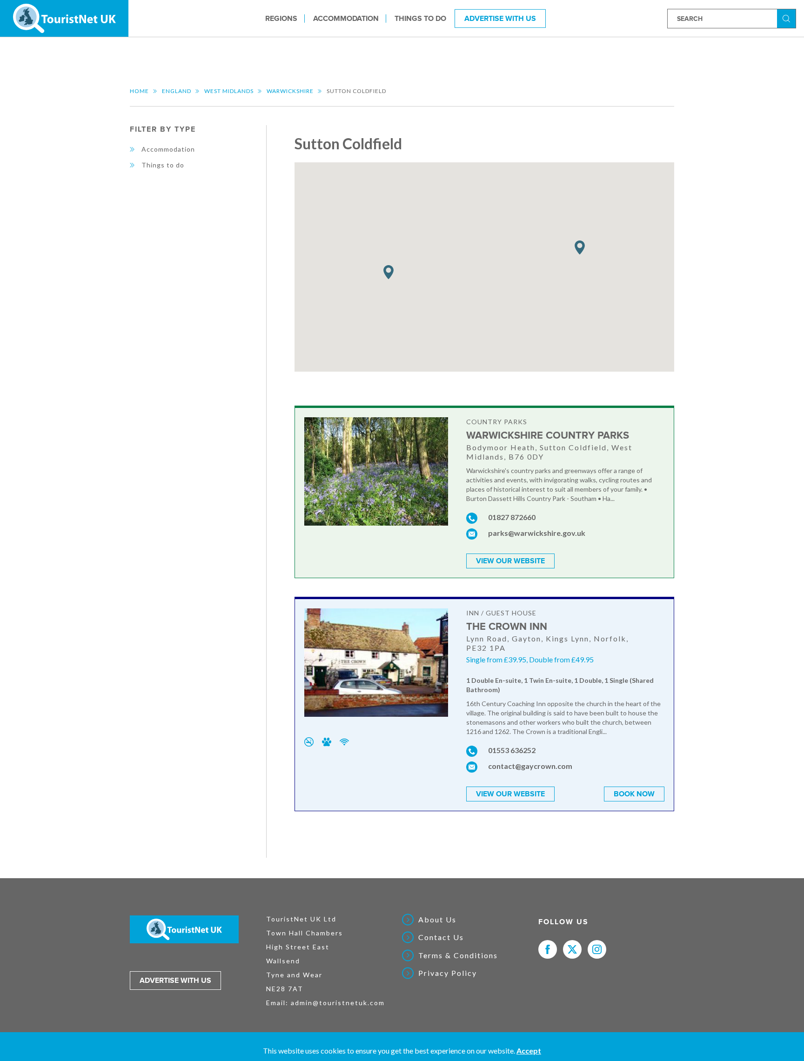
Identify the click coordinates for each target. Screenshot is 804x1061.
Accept (528, 1050)
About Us (437, 919)
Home (139, 90)
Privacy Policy (447, 973)
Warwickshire (290, 90)
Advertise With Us (500, 18)
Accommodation (346, 18)
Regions (281, 18)
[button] (388, 272)
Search (788, 18)
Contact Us (441, 937)
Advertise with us (175, 980)
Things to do (420, 18)
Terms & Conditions (458, 955)
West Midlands (229, 90)
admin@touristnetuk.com (338, 1003)
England (176, 90)
